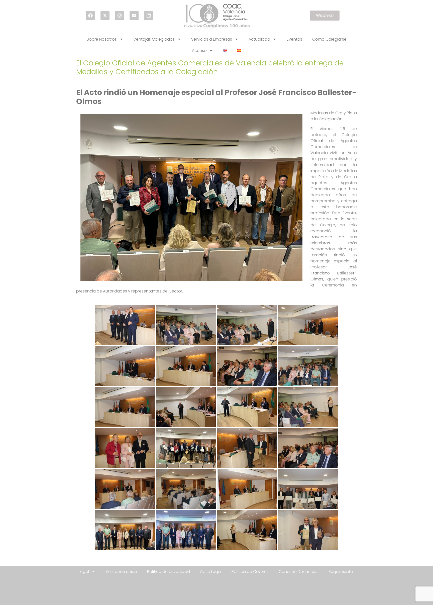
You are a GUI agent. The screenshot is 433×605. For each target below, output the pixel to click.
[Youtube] (134, 15)
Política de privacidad (168, 571)
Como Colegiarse (329, 39)
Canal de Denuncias (298, 571)
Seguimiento (341, 571)
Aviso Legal (211, 571)
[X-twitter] (105, 15)
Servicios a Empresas (211, 39)
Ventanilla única (121, 571)
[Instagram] (119, 15)
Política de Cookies (250, 571)
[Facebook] (90, 15)
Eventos (294, 39)
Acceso (199, 50)
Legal (84, 571)
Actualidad (259, 39)
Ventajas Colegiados (154, 39)
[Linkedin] (148, 15)
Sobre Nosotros (102, 39)
